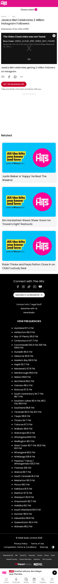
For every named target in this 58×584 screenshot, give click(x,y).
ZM (16, 555)
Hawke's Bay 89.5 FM (25, 360)
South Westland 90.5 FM (27, 509)
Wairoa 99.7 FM (22, 472)
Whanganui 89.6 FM (24, 437)
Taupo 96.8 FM (22, 416)
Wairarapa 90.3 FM (24, 433)
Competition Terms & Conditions (20, 547)
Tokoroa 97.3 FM (23, 424)
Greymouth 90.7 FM (25, 501)
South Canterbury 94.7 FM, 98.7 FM (29, 395)
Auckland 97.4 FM (24, 328)
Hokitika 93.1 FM (22, 505)
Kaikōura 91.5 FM (23, 488)
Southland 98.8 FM (24, 407)
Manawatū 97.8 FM (24, 368)
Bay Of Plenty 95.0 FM (26, 336)
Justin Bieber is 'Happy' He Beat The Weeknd (29, 162)
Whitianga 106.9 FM (24, 456)
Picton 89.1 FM (21, 484)
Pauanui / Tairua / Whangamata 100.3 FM (26, 462)
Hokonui (37, 559)
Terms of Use (37, 543)
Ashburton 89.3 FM (24, 332)
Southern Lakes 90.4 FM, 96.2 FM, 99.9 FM (29, 402)
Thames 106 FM (22, 467)
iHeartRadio (29, 312)
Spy (13, 16)
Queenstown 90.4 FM (25, 522)
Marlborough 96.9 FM (25, 372)
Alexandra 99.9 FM (24, 518)
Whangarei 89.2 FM (24, 452)
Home (3, 16)
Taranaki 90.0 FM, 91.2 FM (27, 412)
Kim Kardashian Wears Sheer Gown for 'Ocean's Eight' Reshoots (29, 206)
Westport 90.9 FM (24, 497)
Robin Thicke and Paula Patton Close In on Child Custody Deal (29, 250)
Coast (39, 555)
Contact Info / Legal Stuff (29, 304)
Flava (46, 555)
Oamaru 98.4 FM (23, 385)
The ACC (23, 555)
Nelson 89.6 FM (22, 377)
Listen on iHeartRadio (29, 572)
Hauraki (32, 555)
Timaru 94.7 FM (22, 420)
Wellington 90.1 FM (24, 441)
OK (29, 59)
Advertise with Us (29, 308)
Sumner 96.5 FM (23, 514)
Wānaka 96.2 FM (23, 526)
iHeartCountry (11, 559)
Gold (53, 555)
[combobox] (21, 77)
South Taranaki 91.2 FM (26, 476)
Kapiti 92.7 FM (21, 364)
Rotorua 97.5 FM (23, 389)
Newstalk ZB (8, 555)
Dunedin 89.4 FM (23, 351)
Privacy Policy (20, 543)
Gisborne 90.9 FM (23, 356)
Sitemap (44, 547)
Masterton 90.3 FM (24, 480)
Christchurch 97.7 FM (26, 340)
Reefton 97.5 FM (23, 493)
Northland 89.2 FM (24, 381)
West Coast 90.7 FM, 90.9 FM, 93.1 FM (30, 447)
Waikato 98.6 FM (23, 428)
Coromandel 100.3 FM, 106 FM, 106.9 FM (30, 346)
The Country (47, 559)
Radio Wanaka (25, 559)
